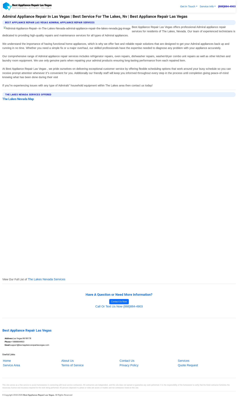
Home (7, 360)
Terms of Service (72, 365)
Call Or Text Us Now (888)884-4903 (119, 306)
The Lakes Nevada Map (18, 99)
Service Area (11, 365)
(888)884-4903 (227, 6)
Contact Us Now (119, 301)
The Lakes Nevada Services (46, 279)
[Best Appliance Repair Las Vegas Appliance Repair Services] (27, 6)
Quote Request (188, 365)
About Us (67, 360)
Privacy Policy (129, 365)
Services (183, 360)
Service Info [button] (207, 6)
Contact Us (127, 360)
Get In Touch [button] (187, 6)
